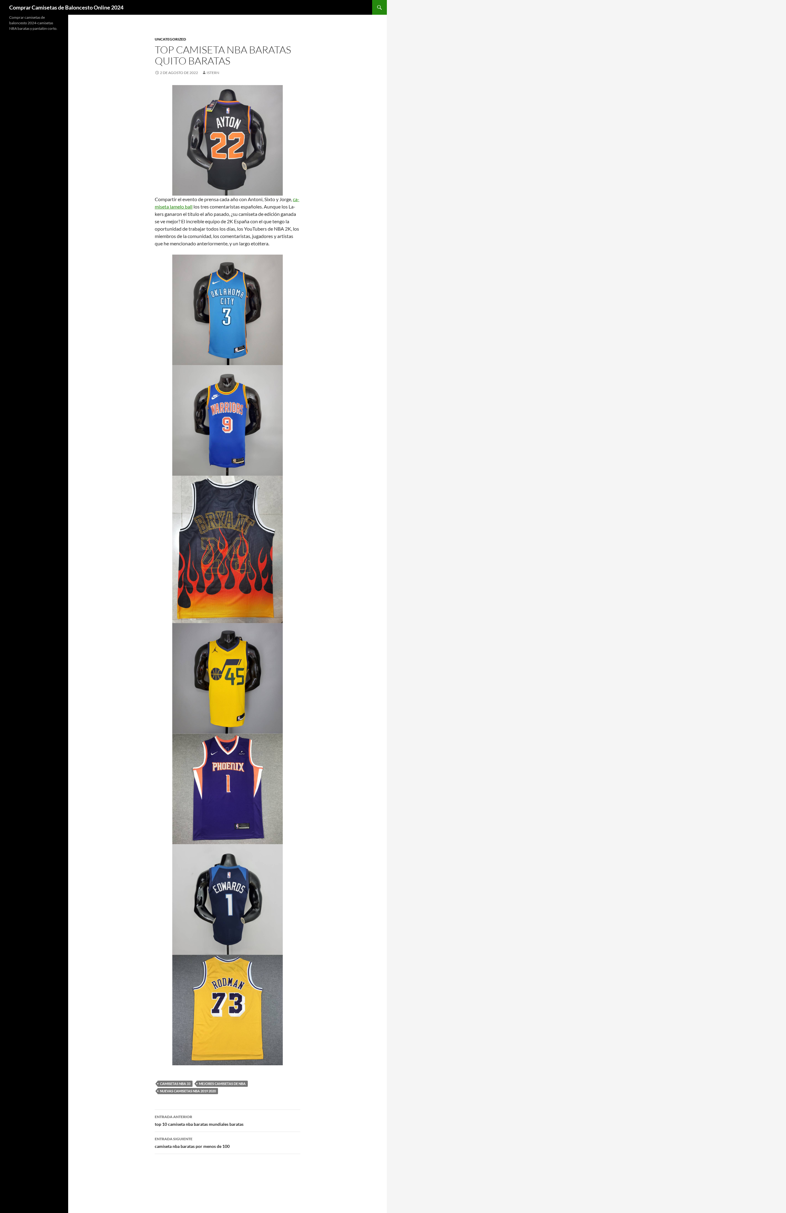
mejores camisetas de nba (222, 1084)
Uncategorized (170, 39)
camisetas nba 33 (175, 1084)
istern (213, 72)
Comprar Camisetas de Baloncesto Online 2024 (66, 7)
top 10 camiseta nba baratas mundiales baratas (199, 1120)
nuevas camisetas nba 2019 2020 (188, 1091)
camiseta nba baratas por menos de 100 (192, 1143)
